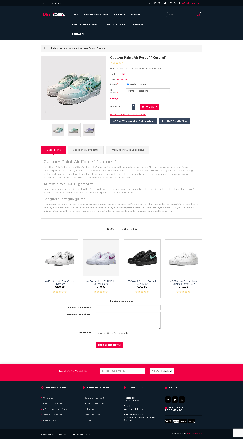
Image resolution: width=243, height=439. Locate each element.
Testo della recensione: (78, 314)
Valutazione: (85, 332)
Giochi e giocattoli (96, 14)
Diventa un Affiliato (52, 403)
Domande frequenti (115, 24)
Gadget (135, 14)
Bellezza (119, 14)
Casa (75, 14)
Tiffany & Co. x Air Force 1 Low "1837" (142, 282)
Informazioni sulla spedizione (127, 150)
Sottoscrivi (164, 371)
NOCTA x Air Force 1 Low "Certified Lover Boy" (183, 282)
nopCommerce (194, 433)
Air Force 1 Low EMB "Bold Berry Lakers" (101, 282)
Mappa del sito (50, 420)
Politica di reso (92, 414)
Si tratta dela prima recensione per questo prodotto (136, 68)
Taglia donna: (113, 91)
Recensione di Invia (109, 345)
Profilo (138, 24)
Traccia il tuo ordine (94, 403)
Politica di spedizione (95, 409)
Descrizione (53, 150)
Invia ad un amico (177, 121)
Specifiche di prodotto (86, 150)
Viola (143, 84)
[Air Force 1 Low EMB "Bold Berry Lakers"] (101, 258)
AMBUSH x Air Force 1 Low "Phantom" (60, 282)
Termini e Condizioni (53, 414)
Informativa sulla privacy (55, 409)
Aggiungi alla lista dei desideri (136, 121)
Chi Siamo (48, 398)
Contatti (78, 34)
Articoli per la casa (84, 24)
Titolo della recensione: (78, 307)
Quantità (115, 106)
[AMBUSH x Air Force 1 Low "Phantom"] (59, 258)
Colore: (113, 84)
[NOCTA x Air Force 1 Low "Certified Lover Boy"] (183, 258)
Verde (133, 84)
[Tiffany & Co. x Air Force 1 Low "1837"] (142, 258)
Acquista (151, 107)
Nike (124, 74)
